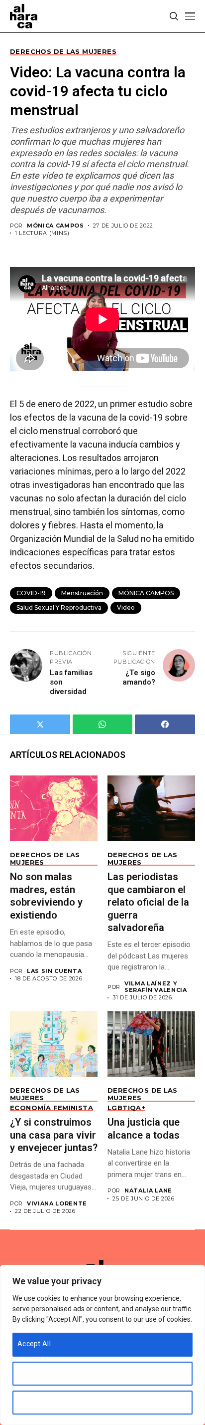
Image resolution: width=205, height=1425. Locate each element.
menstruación (82, 593)
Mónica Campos (55, 226)
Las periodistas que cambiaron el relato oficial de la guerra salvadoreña (148, 902)
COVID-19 (31, 593)
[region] (102, 1345)
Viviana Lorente (57, 1203)
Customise (35, 1373)
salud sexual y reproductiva (59, 607)
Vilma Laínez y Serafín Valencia (155, 986)
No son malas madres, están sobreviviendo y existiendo (46, 896)
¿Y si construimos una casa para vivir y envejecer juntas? (54, 1135)
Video (126, 607)
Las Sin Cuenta (54, 971)
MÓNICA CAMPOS (146, 593)
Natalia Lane (148, 1191)
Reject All (32, 1402)
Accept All (34, 1344)
